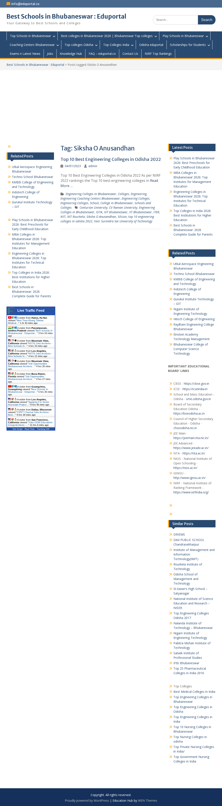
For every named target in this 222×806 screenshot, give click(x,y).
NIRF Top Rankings (158, 54)
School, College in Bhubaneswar (111, 203)
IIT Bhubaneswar (140, 212)
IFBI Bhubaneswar (186, 663)
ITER (156, 212)
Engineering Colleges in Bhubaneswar (91, 194)
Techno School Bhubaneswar (194, 274)
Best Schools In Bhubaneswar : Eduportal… (30, 331)
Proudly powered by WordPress (87, 800)
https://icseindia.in (195, 389)
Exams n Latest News (25, 54)
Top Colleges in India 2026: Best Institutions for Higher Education (192, 215)
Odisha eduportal (151, 45)
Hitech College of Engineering (194, 319)
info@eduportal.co (25, 4)
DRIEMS (179, 534)
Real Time (30, 429)
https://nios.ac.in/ (185, 468)
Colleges (123, 194)
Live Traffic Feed (30, 310)
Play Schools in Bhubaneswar (183, 36)
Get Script (18, 429)
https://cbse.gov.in (196, 383)
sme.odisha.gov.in (198, 399)
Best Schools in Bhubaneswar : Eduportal (66, 16)
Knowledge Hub (71, 54)
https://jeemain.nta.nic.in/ (191, 438)
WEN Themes (147, 800)
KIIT (62, 217)
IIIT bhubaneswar (115, 212)
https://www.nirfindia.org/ (191, 492)
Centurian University (93, 207)
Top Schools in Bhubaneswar (30, 36)
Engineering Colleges (135, 198)
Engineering (139, 194)
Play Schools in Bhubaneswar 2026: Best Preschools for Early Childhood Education (194, 162)
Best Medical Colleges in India (194, 692)
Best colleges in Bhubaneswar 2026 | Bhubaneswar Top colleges (107, 36)
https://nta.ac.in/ (194, 453)
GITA (99, 212)
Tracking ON (43, 429)
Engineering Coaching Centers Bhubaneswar (90, 198)
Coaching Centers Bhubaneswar (32, 45)
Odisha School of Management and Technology (185, 578)
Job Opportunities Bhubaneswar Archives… (27, 365)
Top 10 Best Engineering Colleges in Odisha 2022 (110, 159)
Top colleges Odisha (79, 45)
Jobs (50, 54)
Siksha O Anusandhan (101, 217)
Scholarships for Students (188, 45)
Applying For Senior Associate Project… (28, 403)
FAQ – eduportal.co (102, 54)
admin (92, 166)
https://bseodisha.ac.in (189, 413)
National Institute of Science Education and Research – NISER (193, 603)
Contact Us (130, 54)
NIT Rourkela (76, 217)
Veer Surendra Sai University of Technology (123, 221)
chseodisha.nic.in (185, 428)
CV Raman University (123, 207)
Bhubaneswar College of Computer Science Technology (190, 348)
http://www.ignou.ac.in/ (189, 478)
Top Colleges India (116, 45)
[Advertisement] (111, 102)
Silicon (122, 217)
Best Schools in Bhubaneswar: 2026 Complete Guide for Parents (193, 229)
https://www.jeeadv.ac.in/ (191, 448)
